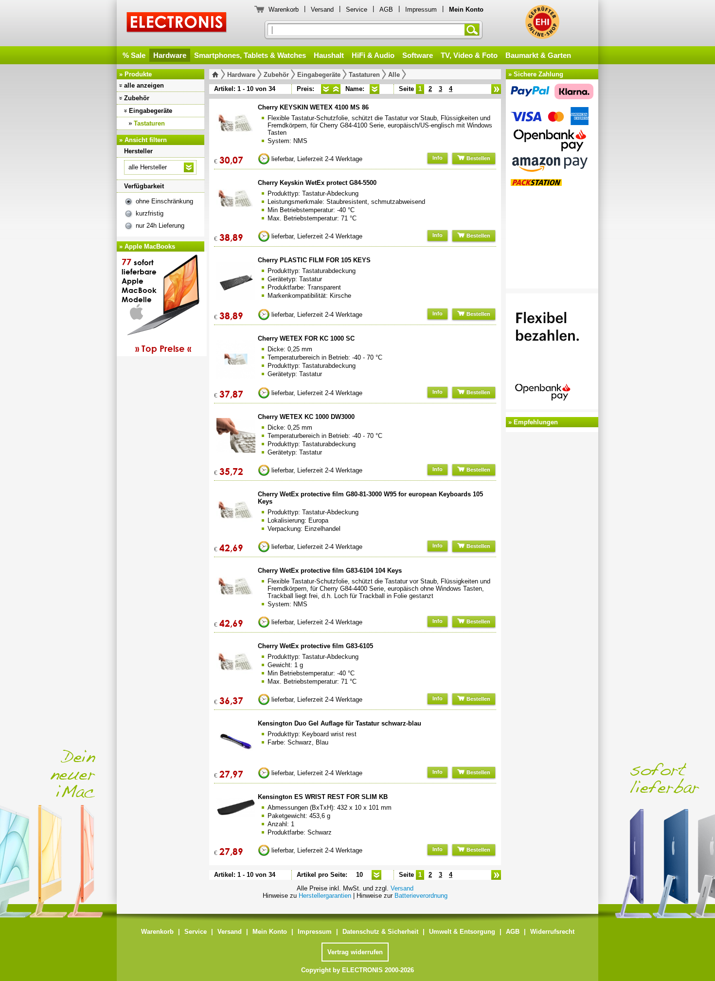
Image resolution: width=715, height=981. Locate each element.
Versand (322, 9)
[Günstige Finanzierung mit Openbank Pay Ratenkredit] (552, 352)
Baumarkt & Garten (538, 55)
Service (356, 9)
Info (437, 158)
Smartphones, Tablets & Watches (250, 55)
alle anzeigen (144, 85)
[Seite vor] (496, 89)
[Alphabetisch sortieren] (374, 89)
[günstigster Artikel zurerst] (326, 89)
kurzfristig (149, 213)
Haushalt (329, 55)
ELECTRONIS (176, 23)
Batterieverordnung (420, 895)
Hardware (169, 55)
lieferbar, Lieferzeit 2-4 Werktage (316, 159)
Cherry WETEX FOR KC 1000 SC (306, 338)
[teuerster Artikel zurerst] (335, 89)
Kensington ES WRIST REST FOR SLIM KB (323, 796)
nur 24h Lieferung (160, 225)
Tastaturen (149, 123)
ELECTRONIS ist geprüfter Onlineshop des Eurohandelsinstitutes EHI (542, 22)
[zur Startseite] (217, 74)
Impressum (421, 9)
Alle (394, 74)
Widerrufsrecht (552, 931)
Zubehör (136, 98)
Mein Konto (269, 931)
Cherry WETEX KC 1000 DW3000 (306, 416)
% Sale (134, 55)
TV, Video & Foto (469, 55)
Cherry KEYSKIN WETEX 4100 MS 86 (313, 107)
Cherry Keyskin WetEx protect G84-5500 (317, 182)
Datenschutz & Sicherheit (380, 931)
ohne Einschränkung (164, 201)
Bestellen (477, 158)
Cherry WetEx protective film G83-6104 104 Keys (330, 570)
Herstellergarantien (325, 895)
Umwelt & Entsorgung (462, 931)
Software (417, 55)
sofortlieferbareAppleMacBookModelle (156, 305)
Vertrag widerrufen (355, 952)
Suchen (474, 29)
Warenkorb (283, 9)
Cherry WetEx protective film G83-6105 (315, 646)
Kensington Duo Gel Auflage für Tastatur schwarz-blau (339, 723)
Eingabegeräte (150, 110)
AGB (386, 9)
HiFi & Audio (373, 55)
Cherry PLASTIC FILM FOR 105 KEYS (314, 260)
